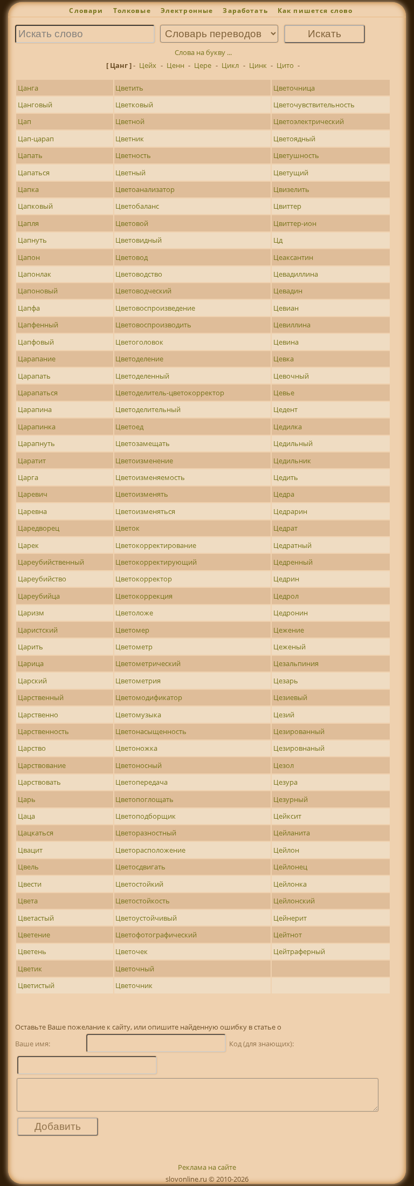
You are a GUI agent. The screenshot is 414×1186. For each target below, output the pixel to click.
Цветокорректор (143, 579)
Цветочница (294, 88)
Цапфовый (36, 342)
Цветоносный (138, 765)
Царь (27, 799)
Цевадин (287, 291)
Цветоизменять (141, 494)
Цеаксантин (293, 257)
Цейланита (291, 833)
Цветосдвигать (140, 867)
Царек (28, 545)
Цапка (28, 189)
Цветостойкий (139, 884)
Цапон (29, 257)
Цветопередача (141, 782)
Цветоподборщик (145, 816)
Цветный (130, 172)
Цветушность (296, 155)
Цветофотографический (156, 935)
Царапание (37, 359)
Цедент (285, 409)
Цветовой (131, 223)
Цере (202, 65)
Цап (24, 121)
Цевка (283, 359)
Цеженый (289, 647)
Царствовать (39, 782)
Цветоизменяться (145, 511)
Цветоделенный (142, 376)
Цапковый (35, 206)
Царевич (32, 494)
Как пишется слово (315, 10)
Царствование (42, 765)
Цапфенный (38, 325)
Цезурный (290, 799)
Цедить (285, 477)
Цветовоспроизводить (153, 325)
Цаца (26, 816)
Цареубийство (42, 579)
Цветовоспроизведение (155, 308)
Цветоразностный (145, 833)
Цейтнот (287, 935)
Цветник (129, 138)
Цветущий (290, 172)
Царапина (35, 409)
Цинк (258, 65)
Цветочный (134, 969)
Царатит (32, 460)
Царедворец (38, 528)
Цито (285, 65)
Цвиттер (287, 206)
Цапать (30, 155)
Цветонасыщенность (151, 731)
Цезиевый (290, 697)
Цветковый (134, 104)
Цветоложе (134, 613)
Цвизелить (291, 189)
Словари (86, 10)
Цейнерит (290, 918)
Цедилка (287, 426)
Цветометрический (148, 663)
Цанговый (35, 104)
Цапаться (34, 172)
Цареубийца (39, 596)
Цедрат (285, 528)
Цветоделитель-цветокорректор (169, 392)
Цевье (283, 392)
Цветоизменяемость (150, 477)
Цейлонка (290, 884)
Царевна (32, 511)
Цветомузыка (138, 714)
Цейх (147, 65)
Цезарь (285, 680)
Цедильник (292, 460)
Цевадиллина (295, 274)
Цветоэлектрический (308, 121)
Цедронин (290, 613)
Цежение (288, 630)
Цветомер (132, 630)
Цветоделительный (148, 409)
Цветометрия (138, 680)
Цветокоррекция (143, 596)
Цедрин (286, 579)
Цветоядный (294, 138)
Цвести (30, 884)
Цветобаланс (137, 206)
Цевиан (286, 308)
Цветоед (129, 426)
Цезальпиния (296, 663)
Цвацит (30, 850)
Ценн (175, 65)
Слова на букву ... (203, 52)
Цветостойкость (142, 901)
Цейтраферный (299, 951)
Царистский (38, 630)
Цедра (283, 494)
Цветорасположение (150, 850)
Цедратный (292, 545)
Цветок (127, 528)
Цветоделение (139, 359)
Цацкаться (35, 833)
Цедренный (293, 562)
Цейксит (287, 816)
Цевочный (291, 376)
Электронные (187, 10)
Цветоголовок (139, 342)
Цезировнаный (299, 748)
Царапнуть (36, 443)
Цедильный (293, 443)
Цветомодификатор (148, 697)
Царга (28, 477)
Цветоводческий (143, 291)
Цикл (230, 65)
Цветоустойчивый (146, 918)
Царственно (38, 714)
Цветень (32, 951)
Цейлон (286, 850)
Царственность (43, 731)
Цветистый (36, 985)
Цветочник (134, 985)
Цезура (285, 782)
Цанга (28, 88)
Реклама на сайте (207, 1167)
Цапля (28, 223)
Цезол (283, 765)
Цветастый (36, 918)
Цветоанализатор (145, 189)
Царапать (34, 376)
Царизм (31, 613)
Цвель (28, 867)
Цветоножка (136, 748)
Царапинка (37, 426)
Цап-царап (36, 138)
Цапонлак (34, 274)
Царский (32, 680)
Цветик (30, 969)
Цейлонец (290, 867)
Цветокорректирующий (156, 562)
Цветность (133, 155)
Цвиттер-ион (294, 223)
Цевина (286, 342)
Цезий (283, 714)
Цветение (34, 935)
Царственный (41, 697)
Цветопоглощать (144, 799)
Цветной (129, 121)
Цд (277, 240)
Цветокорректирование (155, 545)
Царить (30, 647)
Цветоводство (138, 274)
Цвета (28, 901)
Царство (32, 748)
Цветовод (131, 257)
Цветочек (131, 951)
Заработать (245, 10)
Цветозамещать (142, 443)
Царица (31, 663)
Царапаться (38, 392)
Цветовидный (138, 240)
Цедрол (286, 596)
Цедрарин (290, 511)
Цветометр (134, 647)
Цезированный (299, 731)
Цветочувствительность (314, 104)
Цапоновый (38, 291)
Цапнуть (32, 240)
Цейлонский (294, 901)
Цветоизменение (144, 460)
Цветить (129, 88)
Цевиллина (291, 325)
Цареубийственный (51, 562)
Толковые (132, 10)
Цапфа (29, 308)
